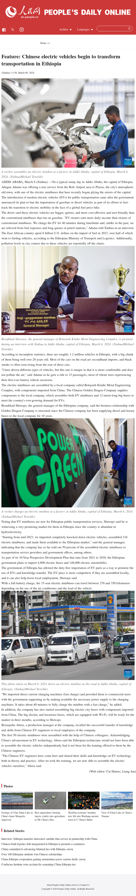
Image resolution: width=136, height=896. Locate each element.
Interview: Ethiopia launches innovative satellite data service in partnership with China (49, 839)
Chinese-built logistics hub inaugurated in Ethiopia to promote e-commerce (43, 844)
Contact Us (84, 884)
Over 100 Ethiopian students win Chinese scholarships (31, 854)
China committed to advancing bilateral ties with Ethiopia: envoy (37, 849)
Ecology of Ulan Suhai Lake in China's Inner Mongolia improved (17, 816)
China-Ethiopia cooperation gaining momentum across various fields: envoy (43, 859)
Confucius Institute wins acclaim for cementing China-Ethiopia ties (38, 864)
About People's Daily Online (59, 884)
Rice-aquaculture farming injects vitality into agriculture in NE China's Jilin (50, 816)
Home (43, 43)
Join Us (75, 884)
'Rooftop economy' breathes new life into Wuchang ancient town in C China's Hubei (83, 816)
